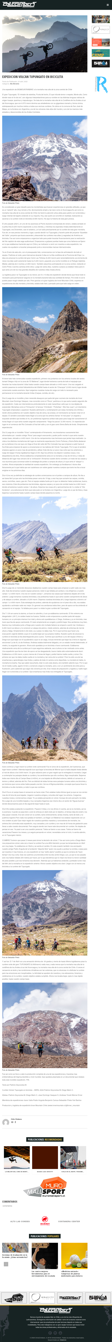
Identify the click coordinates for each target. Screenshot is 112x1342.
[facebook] (50, 1333)
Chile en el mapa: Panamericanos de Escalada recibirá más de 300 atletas (73, 1172)
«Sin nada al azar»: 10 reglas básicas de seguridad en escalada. (73, 1273)
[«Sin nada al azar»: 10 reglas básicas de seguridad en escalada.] (74, 1256)
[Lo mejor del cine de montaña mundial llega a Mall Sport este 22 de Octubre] (17, 1157)
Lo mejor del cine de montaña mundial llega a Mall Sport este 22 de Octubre (17, 1172)
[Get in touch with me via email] (12, 1122)
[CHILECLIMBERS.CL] (19, 5)
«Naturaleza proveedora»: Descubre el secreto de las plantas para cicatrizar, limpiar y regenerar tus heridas (13, 1276)
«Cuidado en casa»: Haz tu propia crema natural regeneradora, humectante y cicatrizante (44, 1274)
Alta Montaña (14, 84)
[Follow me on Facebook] (15, 1122)
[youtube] (60, 1333)
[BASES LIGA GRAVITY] (45, 1157)
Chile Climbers (16, 1119)
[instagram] (55, 1333)
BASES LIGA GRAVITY (45, 1172)
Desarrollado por (57, 1340)
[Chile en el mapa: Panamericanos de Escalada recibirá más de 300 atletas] (73, 1157)
